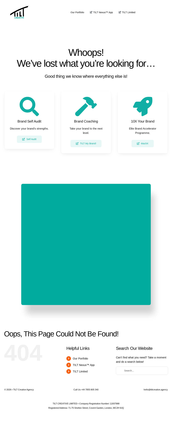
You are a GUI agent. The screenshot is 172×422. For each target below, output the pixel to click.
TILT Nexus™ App (84, 365)
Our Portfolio (80, 358)
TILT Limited (80, 371)
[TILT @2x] (19, 3)
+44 (89, 390)
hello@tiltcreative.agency (156, 390)
